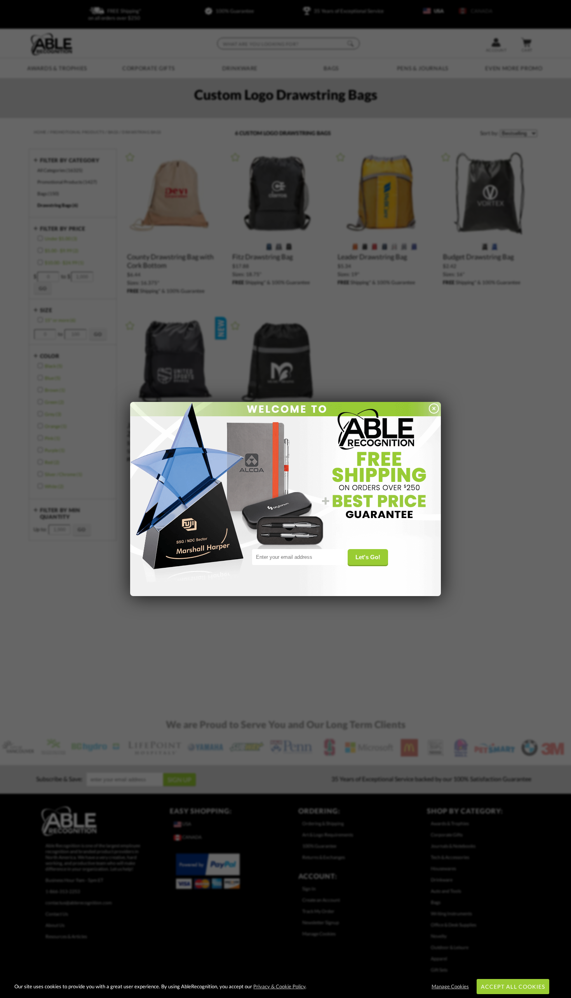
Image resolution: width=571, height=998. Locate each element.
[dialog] (285, 499)
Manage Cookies (450, 986)
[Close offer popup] (433, 409)
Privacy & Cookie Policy (279, 986)
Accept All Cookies (513, 986)
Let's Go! (367, 557)
